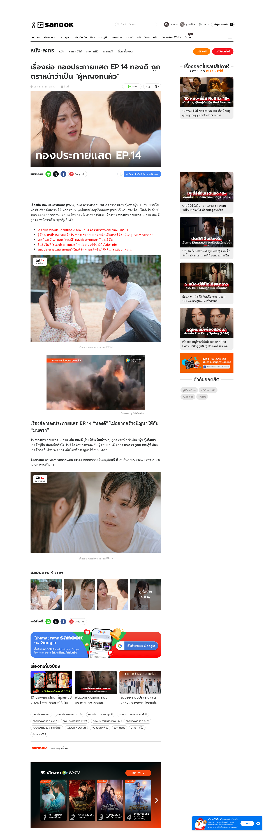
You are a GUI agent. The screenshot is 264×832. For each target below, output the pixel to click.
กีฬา (92, 37)
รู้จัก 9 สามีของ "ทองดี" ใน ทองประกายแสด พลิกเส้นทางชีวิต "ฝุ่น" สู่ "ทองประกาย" (95, 234)
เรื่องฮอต (49, 37)
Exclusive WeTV (171, 37)
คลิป (155, 37)
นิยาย (188, 37)
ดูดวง (68, 37)
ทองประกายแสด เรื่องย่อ (106, 721)
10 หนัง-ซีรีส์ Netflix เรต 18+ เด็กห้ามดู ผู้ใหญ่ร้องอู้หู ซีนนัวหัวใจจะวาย (206, 113)
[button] (118, 24)
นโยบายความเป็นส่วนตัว (217, 827)
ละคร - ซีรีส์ (137, 727)
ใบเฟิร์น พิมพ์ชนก (76, 727)
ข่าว (60, 37)
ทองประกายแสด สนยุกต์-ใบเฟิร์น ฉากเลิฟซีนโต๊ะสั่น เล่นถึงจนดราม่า (86, 249)
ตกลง (247, 823)
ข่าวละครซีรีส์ (39, 734)
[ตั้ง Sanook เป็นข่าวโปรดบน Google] (96, 643)
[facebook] (63, 174)
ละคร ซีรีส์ (188, 396)
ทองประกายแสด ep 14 (100, 714)
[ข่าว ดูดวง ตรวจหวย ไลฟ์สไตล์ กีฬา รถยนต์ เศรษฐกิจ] (52, 25)
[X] (56, 174)
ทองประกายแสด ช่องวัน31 (47, 727)
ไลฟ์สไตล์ (117, 37)
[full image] (46, 594)
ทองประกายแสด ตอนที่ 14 (133, 714)
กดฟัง (134, 86)
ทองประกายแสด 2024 (75, 721)
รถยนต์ (129, 37)
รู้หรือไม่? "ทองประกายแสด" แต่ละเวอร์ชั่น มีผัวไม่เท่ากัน (77, 244)
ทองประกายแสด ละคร (137, 721)
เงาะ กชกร (119, 727)
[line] (48, 174)
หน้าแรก (36, 37)
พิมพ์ (66, 86)
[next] (156, 800)
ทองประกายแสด (41, 714)
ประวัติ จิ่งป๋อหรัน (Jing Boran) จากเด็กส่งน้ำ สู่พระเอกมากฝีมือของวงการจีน (206, 253)
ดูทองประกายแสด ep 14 (69, 714)
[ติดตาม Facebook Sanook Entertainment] (206, 362)
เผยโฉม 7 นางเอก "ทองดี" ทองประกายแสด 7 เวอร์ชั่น (75, 239)
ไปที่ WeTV (138, 773)
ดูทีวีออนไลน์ (189, 390)
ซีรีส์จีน (202, 396)
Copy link (80, 174)
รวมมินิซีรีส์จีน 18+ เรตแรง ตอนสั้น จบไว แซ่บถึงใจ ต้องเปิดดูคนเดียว (204, 207)
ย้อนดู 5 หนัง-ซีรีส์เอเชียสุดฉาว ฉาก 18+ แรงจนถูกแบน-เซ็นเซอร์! (204, 298)
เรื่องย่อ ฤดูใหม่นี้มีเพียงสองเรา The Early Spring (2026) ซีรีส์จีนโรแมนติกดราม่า (205, 346)
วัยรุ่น (147, 37)
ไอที (138, 37)
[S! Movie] (39, 748)
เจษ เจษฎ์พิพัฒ (100, 727)
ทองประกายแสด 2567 (45, 721)
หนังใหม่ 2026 (208, 390)
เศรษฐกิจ (103, 37)
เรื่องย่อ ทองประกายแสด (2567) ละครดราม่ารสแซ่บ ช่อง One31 (83, 229)
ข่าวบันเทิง (81, 37)
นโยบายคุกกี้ (233, 827)
